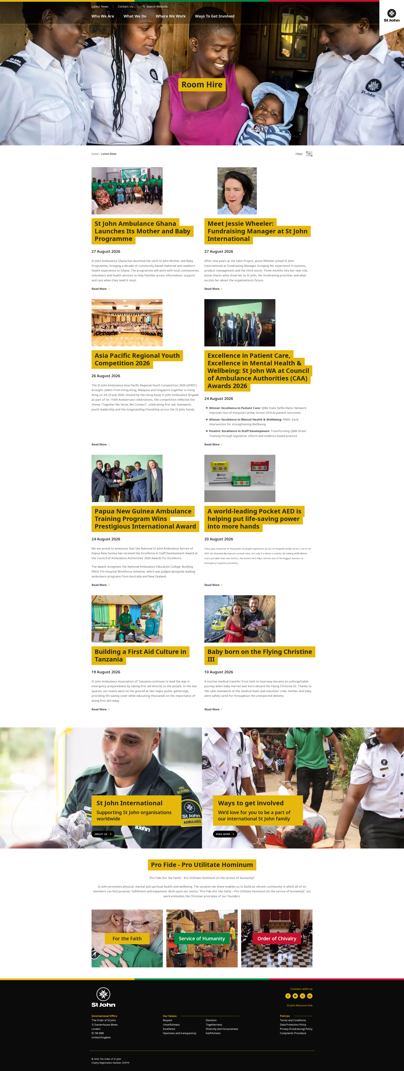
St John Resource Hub (299, 1005)
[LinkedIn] (309, 996)
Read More (99, 289)
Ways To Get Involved (215, 16)
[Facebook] (288, 996)
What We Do (135, 16)
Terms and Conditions (293, 1020)
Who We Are (103, 16)
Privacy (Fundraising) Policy (296, 1029)
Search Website (157, 6)
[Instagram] (295, 996)
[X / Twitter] (302, 996)
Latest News (100, 6)
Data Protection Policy (293, 1024)
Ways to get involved (251, 803)
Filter (299, 154)
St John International (130, 803)
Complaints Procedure (293, 1033)
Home (95, 154)
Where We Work (171, 16)
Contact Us (125, 6)
